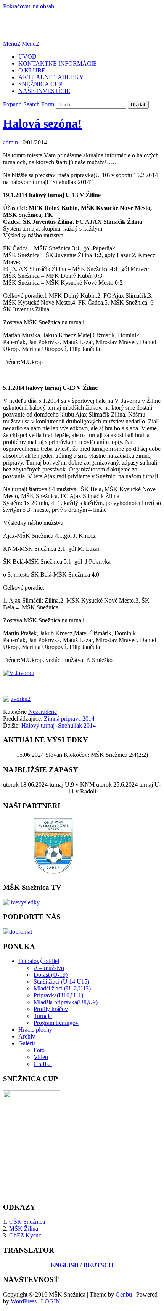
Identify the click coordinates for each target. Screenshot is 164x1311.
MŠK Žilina (23, 1228)
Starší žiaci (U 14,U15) (61, 981)
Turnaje (43, 1016)
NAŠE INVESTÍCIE (44, 91)
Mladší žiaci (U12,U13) (62, 988)
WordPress (24, 1301)
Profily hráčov (51, 1009)
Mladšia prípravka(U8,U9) (66, 1002)
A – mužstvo (49, 968)
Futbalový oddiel (38, 961)
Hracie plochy (35, 1029)
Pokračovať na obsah (28, 6)
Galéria (27, 1043)
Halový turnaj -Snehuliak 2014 (58, 725)
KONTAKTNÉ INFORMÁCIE (57, 63)
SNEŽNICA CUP (40, 84)
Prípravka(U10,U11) (58, 995)
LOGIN (50, 1301)
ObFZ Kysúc (25, 1235)
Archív (26, 1036)
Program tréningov (56, 1022)
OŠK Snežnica (27, 1221)
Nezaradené (42, 711)
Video (41, 1057)
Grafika (43, 1064)
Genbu (124, 1294)
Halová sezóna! (42, 123)
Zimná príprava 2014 (69, 718)
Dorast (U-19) (51, 974)
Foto (39, 1050)
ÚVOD (27, 56)
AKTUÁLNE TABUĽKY (51, 77)
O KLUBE (31, 70)
